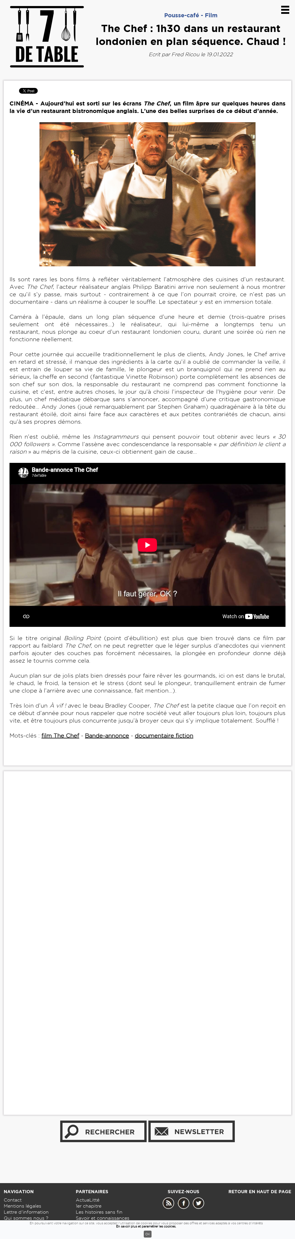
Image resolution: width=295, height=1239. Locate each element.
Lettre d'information (26, 1212)
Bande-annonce (107, 735)
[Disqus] (147, 864)
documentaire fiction (164, 735)
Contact (13, 1199)
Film (211, 15)
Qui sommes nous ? (26, 1218)
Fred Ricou (185, 54)
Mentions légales (22, 1206)
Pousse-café (181, 15)
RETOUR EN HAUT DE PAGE (259, 1191)
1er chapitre (88, 1206)
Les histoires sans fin (99, 1212)
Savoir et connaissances (102, 1218)
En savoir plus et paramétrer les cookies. (146, 1226)
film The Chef (60, 735)
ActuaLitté (87, 1199)
